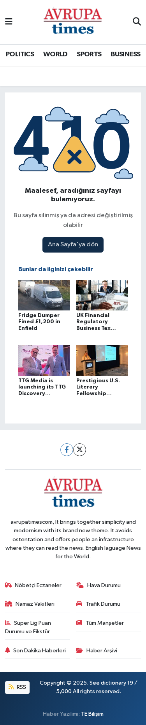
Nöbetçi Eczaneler (38, 585)
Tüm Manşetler (105, 623)
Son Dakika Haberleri (39, 651)
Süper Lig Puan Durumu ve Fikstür (28, 627)
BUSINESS (125, 54)
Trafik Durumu (103, 604)
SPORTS (89, 54)
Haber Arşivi (101, 651)
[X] (79, 449)
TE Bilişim (92, 714)
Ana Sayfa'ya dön (73, 244)
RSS (21, 687)
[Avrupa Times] (73, 22)
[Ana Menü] (8, 22)
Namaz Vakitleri (35, 604)
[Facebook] (66, 449)
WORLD (55, 54)
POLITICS (20, 54)
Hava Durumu (104, 585)
